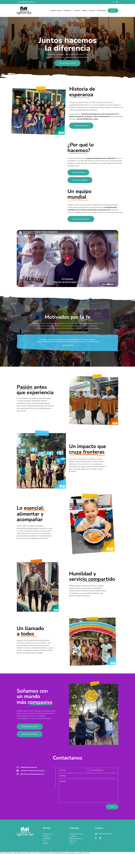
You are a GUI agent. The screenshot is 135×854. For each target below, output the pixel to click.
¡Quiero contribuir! (78, 172)
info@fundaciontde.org (27, 2)
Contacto (92, 10)
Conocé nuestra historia (67, 63)
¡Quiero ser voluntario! (80, 180)
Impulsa (71, 843)
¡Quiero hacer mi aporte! (30, 727)
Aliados (84, 10)
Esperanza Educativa (75, 839)
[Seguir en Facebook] (113, 1)
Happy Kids (72, 841)
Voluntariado (101, 10)
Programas (67, 10)
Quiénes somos (56, 10)
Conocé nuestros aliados (80, 219)
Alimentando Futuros (76, 834)
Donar (113, 10)
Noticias (77, 10)
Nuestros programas (81, 126)
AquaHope (72, 836)
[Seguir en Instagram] (116, 1)
